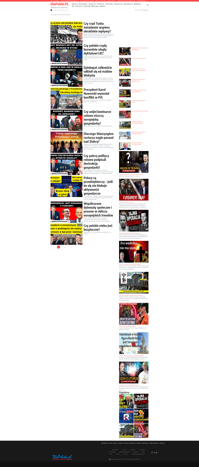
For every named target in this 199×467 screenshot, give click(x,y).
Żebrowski (126, 443)
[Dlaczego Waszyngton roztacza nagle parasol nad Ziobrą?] (66, 142)
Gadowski (139, 443)
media (55, 10)
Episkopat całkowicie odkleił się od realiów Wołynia (98, 71)
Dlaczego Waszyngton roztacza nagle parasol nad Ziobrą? (99, 137)
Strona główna (54, 14)
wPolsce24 (135, 451)
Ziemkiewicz (145, 443)
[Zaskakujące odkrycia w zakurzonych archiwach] (126, 430)
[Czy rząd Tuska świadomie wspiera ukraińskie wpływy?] (66, 32)
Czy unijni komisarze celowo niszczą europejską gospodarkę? (97, 117)
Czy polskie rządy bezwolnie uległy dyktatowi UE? (95, 49)
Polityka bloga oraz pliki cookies (138, 454)
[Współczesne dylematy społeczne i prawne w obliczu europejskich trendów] (66, 212)
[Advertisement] (133, 34)
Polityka (109, 4)
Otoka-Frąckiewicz (154, 443)
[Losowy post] (144, 10)
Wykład (137, 4)
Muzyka (95, 6)
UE (73, 6)
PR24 (111, 454)
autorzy (61, 10)
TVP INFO (118, 454)
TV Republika (142, 449)
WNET (143, 451)
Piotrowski (120, 443)
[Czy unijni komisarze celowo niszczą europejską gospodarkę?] (66, 120)
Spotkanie (128, 4)
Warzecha (162, 443)
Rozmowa (83, 4)
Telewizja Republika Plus (124, 451)
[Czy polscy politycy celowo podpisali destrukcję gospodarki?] (66, 164)
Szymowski (132, 443)
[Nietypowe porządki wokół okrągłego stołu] (141, 401)
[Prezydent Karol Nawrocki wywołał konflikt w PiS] (66, 98)
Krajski (115, 443)
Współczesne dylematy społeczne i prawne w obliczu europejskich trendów (98, 209)
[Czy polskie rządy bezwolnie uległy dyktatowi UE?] (66, 54)
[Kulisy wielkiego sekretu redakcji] (141, 430)
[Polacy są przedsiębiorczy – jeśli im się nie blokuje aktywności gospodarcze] (66, 186)
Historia (79, 6)
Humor (103, 6)
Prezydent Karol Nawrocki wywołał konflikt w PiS (96, 93)
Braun (110, 443)
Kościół (87, 6)
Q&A (66, 10)
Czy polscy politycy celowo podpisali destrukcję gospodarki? (96, 161)
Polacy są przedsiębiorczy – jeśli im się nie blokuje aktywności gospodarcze (98, 185)
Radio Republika (112, 451)
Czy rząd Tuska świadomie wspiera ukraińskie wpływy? (97, 27)
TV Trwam (124, 449)
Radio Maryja (132, 449)
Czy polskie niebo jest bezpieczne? (98, 227)
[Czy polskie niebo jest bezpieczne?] (66, 234)
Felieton (101, 4)
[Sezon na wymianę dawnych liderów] (126, 401)
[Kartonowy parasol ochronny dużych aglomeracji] (141, 416)
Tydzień (92, 4)
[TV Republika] (126, 416)
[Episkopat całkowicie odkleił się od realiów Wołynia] (66, 76)
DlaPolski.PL (60, 4)
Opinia (75, 4)
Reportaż (118, 4)
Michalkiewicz (104, 443)
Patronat (125, 454)
